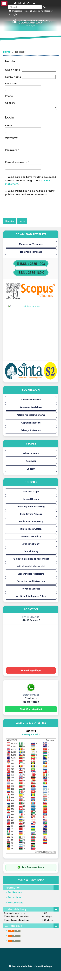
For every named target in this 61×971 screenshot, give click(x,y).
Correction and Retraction (31, 581)
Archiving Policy (30, 543)
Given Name (13, 69)
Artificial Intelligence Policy (31, 596)
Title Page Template (31, 251)
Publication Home (20, 11)
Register (48, 11)
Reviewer (31, 460)
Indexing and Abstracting (31, 506)
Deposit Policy (31, 551)
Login (14, 14)
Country (16, 102)
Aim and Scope (31, 491)
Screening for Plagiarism (31, 573)
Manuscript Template (31, 244)
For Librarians (15, 902)
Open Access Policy (31, 536)
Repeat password (22, 162)
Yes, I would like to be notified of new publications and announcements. (29, 192)
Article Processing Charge (31, 414)
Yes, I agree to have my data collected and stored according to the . (30, 180)
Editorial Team (31, 453)
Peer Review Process (31, 514)
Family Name (13, 76)
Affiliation (17, 83)
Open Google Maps (31, 670)
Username (17, 137)
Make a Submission (31, 880)
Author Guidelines (31, 399)
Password (17, 149)
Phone (9, 95)
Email (15, 125)
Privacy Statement (31, 430)
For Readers (14, 892)
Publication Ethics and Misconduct (31, 558)
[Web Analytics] (31, 730)
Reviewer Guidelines (31, 407)
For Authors (14, 897)
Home (7, 51)
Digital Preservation (31, 528)
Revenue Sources (31, 588)
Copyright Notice (31, 422)
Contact (31, 468)
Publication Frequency (31, 521)
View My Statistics (31, 734)
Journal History (31, 499)
